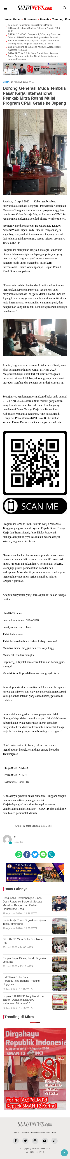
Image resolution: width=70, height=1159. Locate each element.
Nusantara (30, 19)
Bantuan (16, 1132)
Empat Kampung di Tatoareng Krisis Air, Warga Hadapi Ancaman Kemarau (34, 48)
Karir (54, 1132)
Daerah (44, 19)
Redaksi (25, 1132)
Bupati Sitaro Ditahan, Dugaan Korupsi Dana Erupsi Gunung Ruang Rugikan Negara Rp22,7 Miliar (33, 42)
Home (7, 19)
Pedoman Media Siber (40, 1132)
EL (15, 837)
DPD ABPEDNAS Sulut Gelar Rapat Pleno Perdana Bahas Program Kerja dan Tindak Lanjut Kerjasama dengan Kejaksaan (33, 56)
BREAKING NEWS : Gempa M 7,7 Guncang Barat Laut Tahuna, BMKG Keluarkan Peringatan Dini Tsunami (34, 36)
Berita (16, 19)
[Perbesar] (35, 194)
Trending (57, 19)
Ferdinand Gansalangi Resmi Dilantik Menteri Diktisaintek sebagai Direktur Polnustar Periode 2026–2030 (34, 28)
